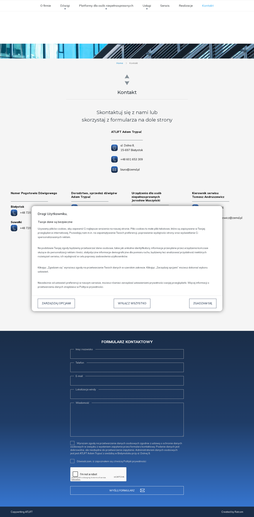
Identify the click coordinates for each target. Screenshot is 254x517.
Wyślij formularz (122, 490)
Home (119, 63)
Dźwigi (65, 5)
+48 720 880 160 (31, 212)
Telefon (80, 362)
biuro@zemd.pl (130, 169)
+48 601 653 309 (131, 159)
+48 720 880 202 (31, 228)
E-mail (79, 376)
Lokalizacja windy (86, 389)
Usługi (147, 5)
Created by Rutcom (232, 511)
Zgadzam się (202, 303)
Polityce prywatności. (91, 286)
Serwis (165, 5)
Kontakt (208, 5)
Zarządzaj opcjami (56, 303)
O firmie (45, 5)
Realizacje (186, 5)
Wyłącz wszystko (132, 303)
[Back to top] (247, 510)
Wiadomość (82, 402)
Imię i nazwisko (84, 349)
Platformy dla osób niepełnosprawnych (106, 5)
